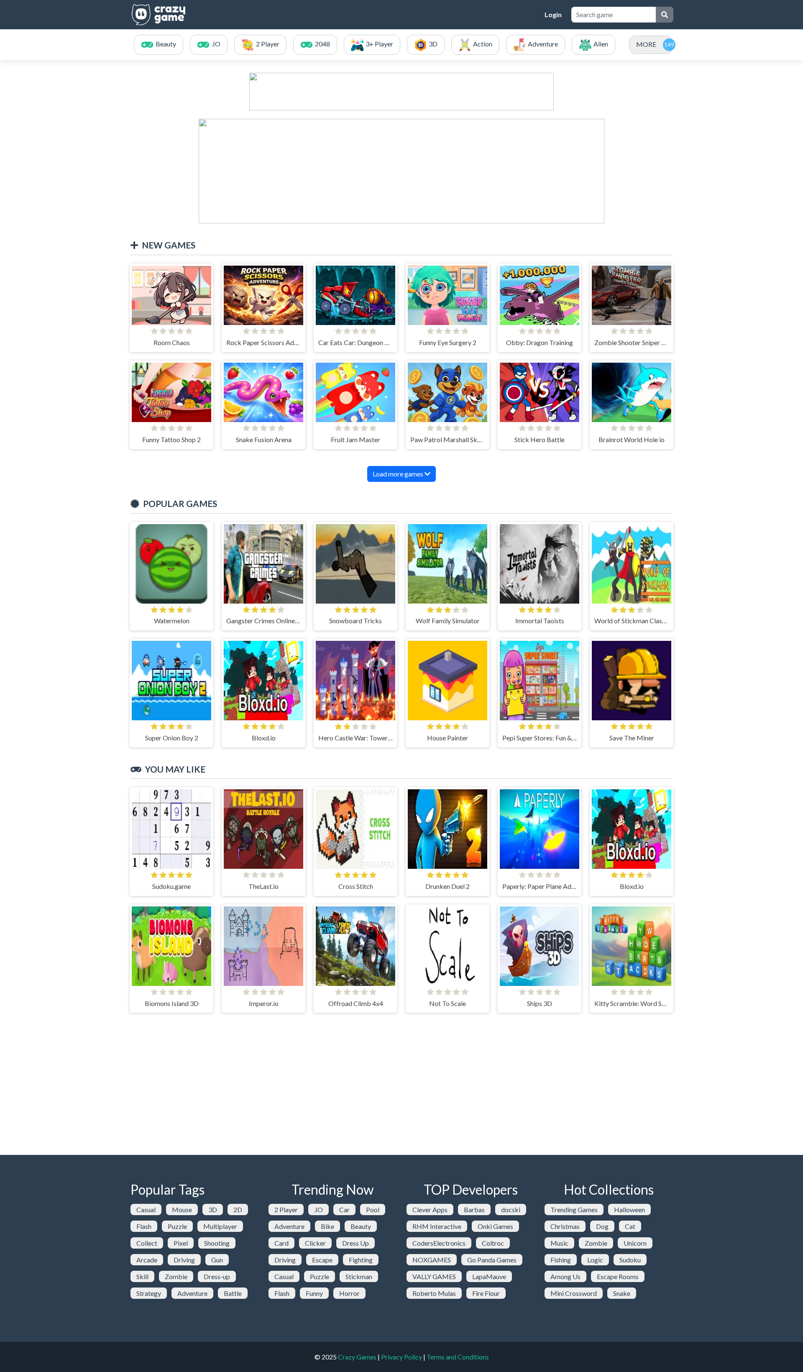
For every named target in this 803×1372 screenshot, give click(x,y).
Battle (233, 1293)
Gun (217, 1260)
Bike (327, 1226)
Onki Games (495, 1226)
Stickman (358, 1276)
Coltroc (493, 1243)
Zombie (176, 1276)
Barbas (474, 1209)
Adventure (192, 1293)
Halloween (629, 1209)
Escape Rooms (618, 1276)
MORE (646, 44)
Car (344, 1209)
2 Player (286, 1209)
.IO (318, 1209)
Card (281, 1243)
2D (237, 1209)
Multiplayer (220, 1226)
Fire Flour (486, 1293)
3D (212, 1209)
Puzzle (177, 1226)
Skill (142, 1276)
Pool (372, 1209)
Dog (602, 1226)
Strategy (148, 1293)
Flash (143, 1226)
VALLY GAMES (434, 1276)
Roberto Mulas (434, 1293)
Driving (184, 1260)
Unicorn (635, 1243)
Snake (621, 1293)
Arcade (146, 1260)
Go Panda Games (492, 1260)
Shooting (217, 1243)
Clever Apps (430, 1209)
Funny (314, 1293)
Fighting (361, 1260)
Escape (322, 1260)
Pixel (181, 1243)
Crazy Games (357, 1357)
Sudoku (630, 1260)
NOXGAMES (431, 1260)
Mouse (182, 1209)
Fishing (560, 1260)
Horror (349, 1293)
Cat (630, 1226)
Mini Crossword (573, 1293)
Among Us (565, 1276)
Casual (146, 1209)
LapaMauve (489, 1276)
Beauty (360, 1226)
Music (559, 1243)
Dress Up (355, 1243)
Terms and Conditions (458, 1357)
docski (510, 1209)
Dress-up (217, 1276)
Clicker (315, 1243)
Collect (146, 1243)
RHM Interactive (436, 1226)
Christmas (565, 1226)
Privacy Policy (401, 1357)
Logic (595, 1260)
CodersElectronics (438, 1243)
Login (553, 14)
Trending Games (574, 1209)
